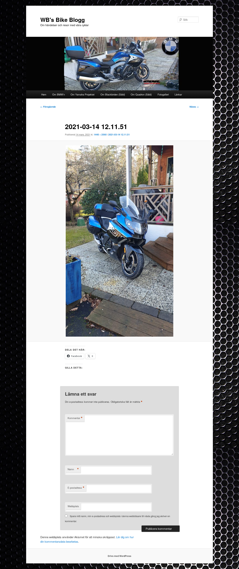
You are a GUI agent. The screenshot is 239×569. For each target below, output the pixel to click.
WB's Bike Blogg (62, 20)
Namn (73, 469)
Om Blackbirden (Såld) (112, 94)
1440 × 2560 (100, 134)
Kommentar (75, 418)
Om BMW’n (58, 94)
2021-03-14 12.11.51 (119, 134)
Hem (43, 94)
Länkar (178, 94)
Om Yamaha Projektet (82, 94)
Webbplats (73, 506)
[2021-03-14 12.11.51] (119, 241)
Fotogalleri (163, 94)
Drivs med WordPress (119, 556)
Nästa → (194, 106)
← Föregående (48, 106)
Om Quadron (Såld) (141, 94)
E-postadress (76, 488)
